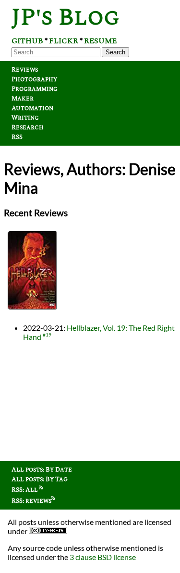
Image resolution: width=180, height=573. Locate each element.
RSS (17, 137)
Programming (35, 89)
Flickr (63, 41)
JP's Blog (66, 17)
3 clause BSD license (103, 556)
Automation (32, 108)
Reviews (25, 70)
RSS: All (25, 490)
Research (28, 127)
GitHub (27, 41)
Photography (34, 79)
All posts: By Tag (40, 479)
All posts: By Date (42, 469)
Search (115, 52)
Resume (100, 41)
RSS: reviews (31, 501)
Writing (25, 118)
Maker (23, 98)
